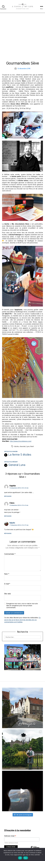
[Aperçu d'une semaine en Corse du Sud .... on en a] (22, 791)
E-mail (7, 584)
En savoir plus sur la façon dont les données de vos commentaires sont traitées (22, 620)
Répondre (7, 496)
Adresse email (10, 836)
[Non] (42, 854)
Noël (32, 446)
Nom (6, 574)
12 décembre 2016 (23, 68)
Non (25, 858)
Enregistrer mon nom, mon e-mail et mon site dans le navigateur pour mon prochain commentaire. (22, 605)
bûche (16, 446)
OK (20, 858)
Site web (7, 594)
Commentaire (9, 554)
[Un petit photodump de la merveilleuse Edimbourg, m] (22, 749)
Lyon (28, 446)
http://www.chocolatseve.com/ (20, 441)
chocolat (22, 446)
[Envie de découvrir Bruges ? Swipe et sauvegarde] (22, 708)
